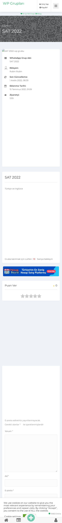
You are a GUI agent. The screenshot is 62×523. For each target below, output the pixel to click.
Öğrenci (6, 25)
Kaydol (44, 7)
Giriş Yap (45, 4)
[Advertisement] (31, 136)
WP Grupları (13, 3)
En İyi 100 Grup (28, 14)
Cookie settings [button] (12, 516)
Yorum (9, 431)
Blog (39, 14)
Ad (7, 476)
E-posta (9, 490)
